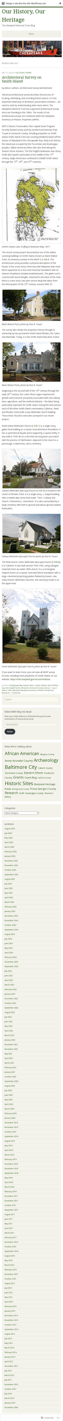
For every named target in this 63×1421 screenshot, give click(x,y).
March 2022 (9, 1035)
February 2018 (11, 1191)
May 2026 (8, 838)
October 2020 (10, 1076)
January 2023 (10, 994)
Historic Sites (46, 685)
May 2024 (8, 948)
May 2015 (8, 1297)
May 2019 (8, 1145)
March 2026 (9, 847)
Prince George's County (43, 788)
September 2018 (11, 1173)
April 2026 (9, 842)
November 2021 (11, 1049)
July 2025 (8, 883)
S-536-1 (35, 425)
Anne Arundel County (19, 761)
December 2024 (11, 916)
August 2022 (10, 1012)
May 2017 (8, 1223)
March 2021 (9, 1063)
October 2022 (10, 1003)
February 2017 (11, 1237)
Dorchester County (14, 773)
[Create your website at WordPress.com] (31, 3)
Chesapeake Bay (16, 685)
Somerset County (36, 688)
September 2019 (11, 1136)
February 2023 (11, 989)
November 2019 (11, 1127)
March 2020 (9, 1109)
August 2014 (10, 1334)
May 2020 (8, 1099)
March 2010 (9, 1398)
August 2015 (10, 1283)
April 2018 (9, 1182)
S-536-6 (45, 259)
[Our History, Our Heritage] (32, 56)
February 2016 (11, 1269)
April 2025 (9, 897)
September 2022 (11, 1008)
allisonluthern (23, 73)
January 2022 (10, 1040)
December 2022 (11, 998)
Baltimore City (21, 767)
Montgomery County (20, 789)
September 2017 (11, 1210)
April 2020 (9, 1104)
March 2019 (9, 1155)
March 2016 (9, 1265)
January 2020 (10, 1118)
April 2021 (9, 1058)
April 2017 (9, 1228)
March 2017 (9, 1233)
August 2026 (10, 828)
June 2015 (9, 1292)
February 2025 (11, 906)
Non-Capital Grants (13, 688)
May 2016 (8, 1260)
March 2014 (9, 1347)
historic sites (7, 690)
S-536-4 (40, 490)
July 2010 (8, 1393)
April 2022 (9, 1030)
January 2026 (10, 856)
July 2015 (8, 1288)
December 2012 (11, 1366)
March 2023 (9, 985)
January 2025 (10, 911)
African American (22, 753)
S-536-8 (55, 562)
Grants (37, 685)
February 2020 (11, 1113)
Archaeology (46, 760)
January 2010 (10, 1403)
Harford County (44, 778)
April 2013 (9, 1361)
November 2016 (11, 1242)
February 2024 (11, 957)
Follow (10, 731)
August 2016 (10, 1256)
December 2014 (11, 1315)
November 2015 (11, 1274)
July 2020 (8, 1090)
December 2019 (11, 1122)
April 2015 (9, 1302)
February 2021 (11, 1067)
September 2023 (11, 966)
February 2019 (11, 1159)
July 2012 (8, 1370)
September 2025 (11, 874)
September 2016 (11, 1251)
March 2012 (9, 1375)
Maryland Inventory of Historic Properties (37, 690)
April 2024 (9, 952)
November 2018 (11, 1168)
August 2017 (10, 1214)
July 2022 (8, 1017)
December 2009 (11, 1407)
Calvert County (45, 767)
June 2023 (9, 975)
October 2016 (10, 1246)
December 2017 (11, 1196)
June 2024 (9, 943)
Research (25, 688)
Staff (21, 793)
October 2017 (10, 1205)
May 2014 (8, 1343)
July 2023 (8, 971)
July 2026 (8, 833)
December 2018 (11, 1164)
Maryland (16, 690)
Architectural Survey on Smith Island (21, 79)
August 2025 (10, 879)
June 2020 (9, 1095)
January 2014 (10, 1357)
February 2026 (11, 851)
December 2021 (11, 1044)
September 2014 (11, 1329)
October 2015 (10, 1279)
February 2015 (11, 1306)
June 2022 (9, 1021)
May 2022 (8, 1026)
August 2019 (10, 1141)
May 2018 (8, 1177)
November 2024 (11, 920)
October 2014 (10, 1324)
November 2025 (11, 865)
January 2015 (10, 1311)
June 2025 (9, 888)
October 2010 (10, 1389)
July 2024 (8, 939)
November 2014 (11, 1320)
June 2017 (9, 1219)
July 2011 (8, 1380)
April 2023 (9, 980)
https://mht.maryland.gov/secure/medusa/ (30, 679)
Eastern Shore (28, 685)
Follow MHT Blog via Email (18, 712)
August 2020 (10, 1086)
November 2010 (11, 1384)
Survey (47, 688)
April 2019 (9, 1150)
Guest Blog (31, 777)
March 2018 (9, 1187)
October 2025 (10, 870)
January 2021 (10, 1072)
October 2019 (10, 1132)
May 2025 (8, 893)
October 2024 (10, 925)
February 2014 (11, 1352)
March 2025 (9, 902)
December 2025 (11, 861)
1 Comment (15, 693)
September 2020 (11, 1081)
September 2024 (11, 929)
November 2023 (11, 962)
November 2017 (11, 1200)
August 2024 (10, 934)
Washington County (34, 793)
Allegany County (47, 754)
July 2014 (8, 1338)
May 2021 (8, 1053)
